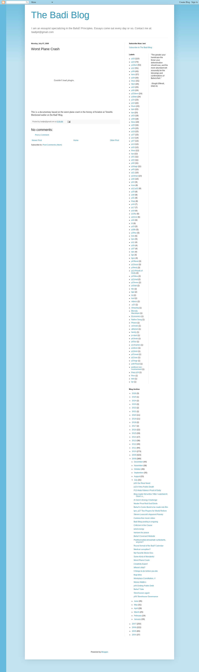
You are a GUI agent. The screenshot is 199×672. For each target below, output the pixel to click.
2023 (134, 404)
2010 (134, 451)
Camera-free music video (144, 518)
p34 (133, 220)
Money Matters (140, 582)
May (136, 605)
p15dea (134, 276)
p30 (133, 195)
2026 (134, 393)
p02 (133, 160)
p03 (133, 116)
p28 (133, 78)
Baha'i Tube (139, 589)
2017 (134, 426)
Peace (134, 323)
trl (132, 223)
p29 (133, 125)
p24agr (134, 361)
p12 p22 (134, 188)
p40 (133, 179)
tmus (133, 81)
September (139, 473)
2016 (134, 430)
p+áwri (134, 335)
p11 (132, 242)
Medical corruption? (142, 549)
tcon (133, 185)
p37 (133, 249)
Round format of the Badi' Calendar (148, 546)
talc (132, 252)
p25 (133, 192)
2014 (134, 437)
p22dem (134, 94)
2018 (134, 422)
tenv (133, 74)
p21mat (134, 279)
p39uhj (134, 268)
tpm (132, 109)
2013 (134, 440)
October (137, 469)
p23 (133, 62)
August (137, 476)
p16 (133, 204)
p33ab (134, 286)
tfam (133, 84)
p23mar (134, 176)
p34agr (134, 166)
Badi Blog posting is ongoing (146, 522)
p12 (133, 68)
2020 (134, 415)
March (137, 612)
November (138, 465)
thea (133, 150)
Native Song (136, 320)
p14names (135, 345)
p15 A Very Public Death (144, 487)
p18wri (134, 65)
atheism (134, 329)
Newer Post (37, 140)
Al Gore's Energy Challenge (145, 500)
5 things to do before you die (146, 571)
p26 (133, 245)
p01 (133, 157)
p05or (133, 342)
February (138, 616)
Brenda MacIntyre (135, 312)
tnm (132, 236)
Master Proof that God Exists (145, 503)
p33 (133, 59)
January (137, 619)
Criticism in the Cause (143, 525)
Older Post (114, 140)
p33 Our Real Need (142, 483)
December (138, 462)
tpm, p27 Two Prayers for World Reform (150, 511)
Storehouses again (142, 593)
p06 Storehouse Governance (146, 596)
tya (132, 154)
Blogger (104, 652)
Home (76, 140)
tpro (133, 239)
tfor (132, 289)
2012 (134, 444)
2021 (134, 411)
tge (132, 255)
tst (132, 295)
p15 (133, 226)
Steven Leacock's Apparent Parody (148, 514)
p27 (133, 135)
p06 (133, 90)
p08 (133, 119)
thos (133, 376)
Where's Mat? (139, 567)
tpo (132, 112)
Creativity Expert (141, 564)
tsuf (132, 298)
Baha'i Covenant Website (144, 536)
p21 (133, 173)
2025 (134, 397)
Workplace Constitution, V (144, 578)
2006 (134, 627)
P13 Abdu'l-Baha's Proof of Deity (147, 490)
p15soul (134, 264)
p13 (133, 144)
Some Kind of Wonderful (144, 557)
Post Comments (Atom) (52, 145)
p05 (133, 169)
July (136, 480)
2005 (134, 631)
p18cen (134, 348)
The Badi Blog (60, 15)
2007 (134, 624)
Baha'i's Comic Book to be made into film (151, 507)
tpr (132, 382)
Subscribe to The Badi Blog (140, 47)
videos (134, 301)
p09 (133, 128)
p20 (133, 147)
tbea (133, 122)
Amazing (135, 308)
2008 (134, 459)
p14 (133, 138)
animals (134, 326)
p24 (133, 100)
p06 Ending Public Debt (144, 586)
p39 (133, 71)
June (136, 601)
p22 (133, 87)
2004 (134, 635)
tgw (132, 292)
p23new (134, 282)
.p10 (133, 305)
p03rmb (134, 338)
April (136, 608)
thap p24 (135, 372)
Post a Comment (42, 135)
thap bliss (138, 575)
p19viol (134, 351)
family (133, 332)
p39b (133, 230)
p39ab (134, 97)
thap (133, 201)
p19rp (133, 214)
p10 (133, 103)
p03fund (134, 261)
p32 (133, 163)
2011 (134, 448)
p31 (133, 198)
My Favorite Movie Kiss (143, 553)
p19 (133, 131)
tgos (133, 258)
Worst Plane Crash (142, 560)
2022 (134, 408)
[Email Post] (69, 121)
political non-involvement (136, 368)
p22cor (134, 217)
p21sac (134, 357)
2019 (134, 419)
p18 (133, 211)
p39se (134, 233)
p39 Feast (135, 364)
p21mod (134, 354)
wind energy (139, 529)
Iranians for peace (141, 533)
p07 (133, 141)
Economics (136, 316)
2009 (134, 455)
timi (132, 379)
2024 (134, 401)
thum (133, 106)
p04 (133, 182)
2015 (134, 433)
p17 (133, 207)
